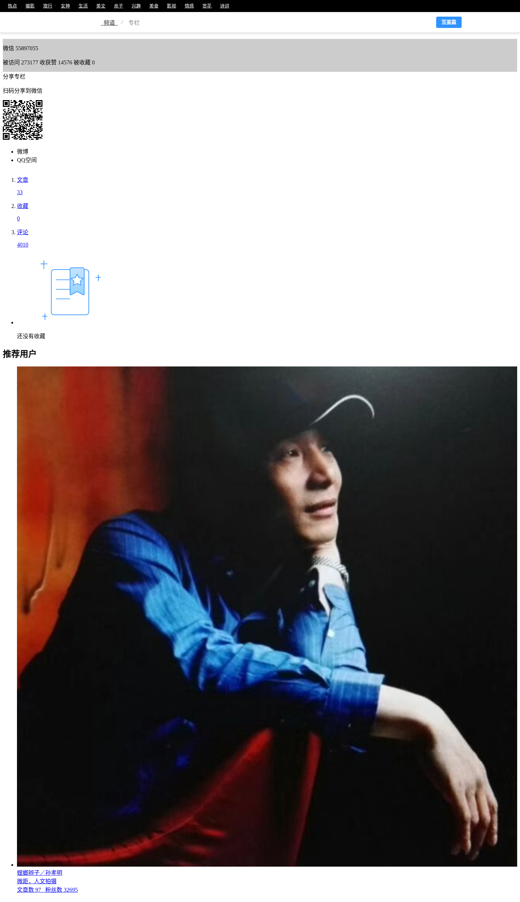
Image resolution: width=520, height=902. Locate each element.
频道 (109, 23)
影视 (171, 5)
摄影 (30, 5)
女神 (65, 5)
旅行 (47, 5)
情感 (189, 5)
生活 (83, 5)
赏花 (207, 5)
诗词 (224, 5)
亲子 (118, 5)
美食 (153, 5)
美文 (100, 5)
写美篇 (448, 22)
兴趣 (136, 5)
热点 (12, 5)
